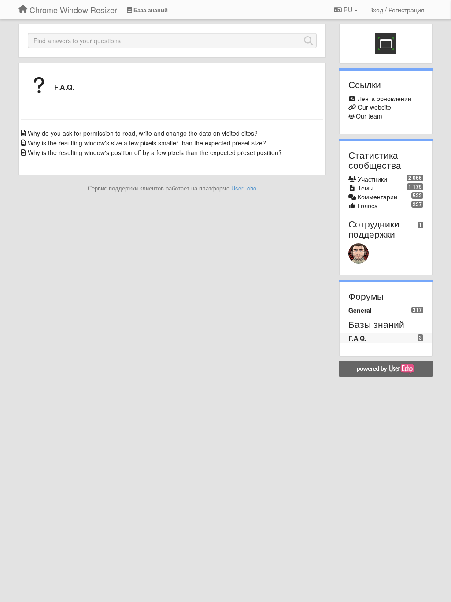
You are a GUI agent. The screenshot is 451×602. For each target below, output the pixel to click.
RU (348, 9)
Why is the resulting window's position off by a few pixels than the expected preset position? (155, 152)
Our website (374, 107)
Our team (369, 115)
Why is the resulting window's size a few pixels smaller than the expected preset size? (147, 142)
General (360, 310)
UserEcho (243, 188)
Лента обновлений (384, 98)
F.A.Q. (64, 87)
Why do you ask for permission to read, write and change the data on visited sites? (143, 133)
